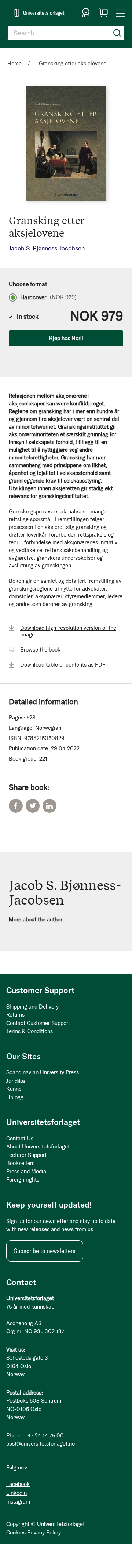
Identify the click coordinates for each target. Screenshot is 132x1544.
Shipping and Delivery (32, 1006)
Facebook (16, 806)
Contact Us (19, 1138)
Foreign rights (22, 1179)
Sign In (86, 13)
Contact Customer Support (38, 1023)
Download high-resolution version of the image (68, 631)
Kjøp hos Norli (66, 338)
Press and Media (26, 1171)
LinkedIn (49, 806)
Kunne (14, 1089)
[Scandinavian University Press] (39, 13)
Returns (15, 1014)
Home (14, 63)
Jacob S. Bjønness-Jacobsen (47, 248)
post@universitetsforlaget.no (40, 1443)
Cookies (16, 1532)
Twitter (33, 806)
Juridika (15, 1081)
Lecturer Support (26, 1155)
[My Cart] (103, 12)
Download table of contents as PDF (62, 664)
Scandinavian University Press (42, 1072)
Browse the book (40, 649)
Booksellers (20, 1163)
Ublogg (14, 1097)
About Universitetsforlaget (38, 1146)
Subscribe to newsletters (45, 1251)
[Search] (117, 33)
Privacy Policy (44, 1532)
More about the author (35, 919)
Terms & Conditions (29, 1031)
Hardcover (48, 297)
